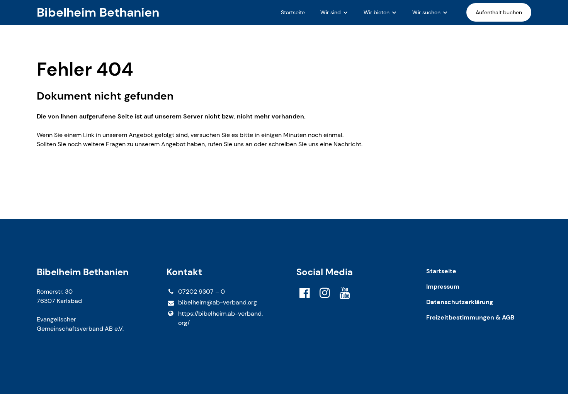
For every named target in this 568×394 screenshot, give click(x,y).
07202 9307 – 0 (201, 291)
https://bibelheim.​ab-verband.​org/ (220, 318)
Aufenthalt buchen (499, 12)
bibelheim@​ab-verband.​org (217, 302)
